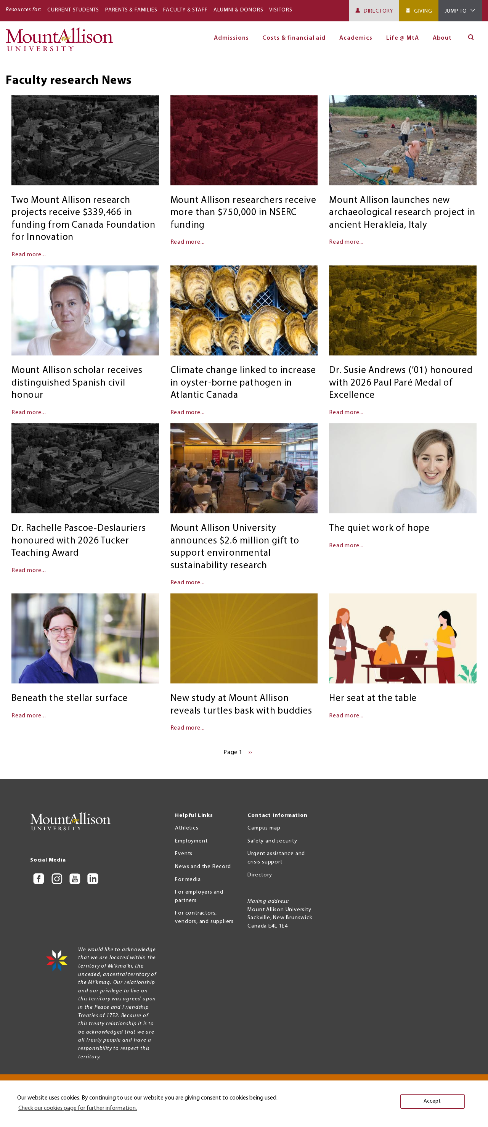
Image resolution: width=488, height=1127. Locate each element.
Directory (378, 11)
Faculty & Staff (185, 10)
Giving (423, 11)
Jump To (456, 11)
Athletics (186, 828)
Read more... (28, 255)
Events (184, 854)
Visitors (280, 10)
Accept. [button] (432, 1101)
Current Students (73, 10)
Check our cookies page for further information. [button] (77, 1108)
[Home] (62, 42)
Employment (191, 841)
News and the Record (203, 867)
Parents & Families (131, 10)
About (442, 38)
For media (188, 880)
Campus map (263, 828)
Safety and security (272, 841)
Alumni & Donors (238, 10)
